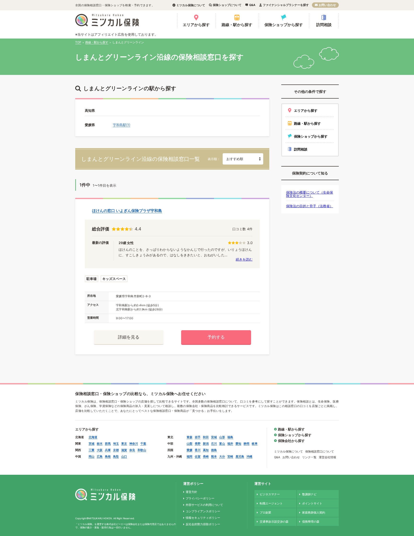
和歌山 (142, 450)
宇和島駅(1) (121, 125)
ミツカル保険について (190, 5)
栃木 (100, 443)
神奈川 (133, 443)
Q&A (252, 5)
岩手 (198, 437)
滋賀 (124, 450)
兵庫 (108, 450)
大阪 (100, 450)
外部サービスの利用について (204, 505)
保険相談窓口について (319, 451)
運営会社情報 (327, 457)
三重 (91, 450)
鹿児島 (240, 456)
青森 (189, 437)
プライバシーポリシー (200, 498)
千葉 (143, 443)
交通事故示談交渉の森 (274, 521)
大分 (222, 456)
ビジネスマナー (270, 494)
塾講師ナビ (309, 494)
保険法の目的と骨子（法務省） (309, 206)
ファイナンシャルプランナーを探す (286, 5)
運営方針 (191, 492)
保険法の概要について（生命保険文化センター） (309, 194)
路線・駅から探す (237, 24)
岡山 (91, 456)
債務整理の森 (310, 521)
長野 (198, 443)
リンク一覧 (309, 457)
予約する (216, 337)
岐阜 (255, 443)
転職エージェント (271, 503)
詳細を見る (128, 337)
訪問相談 (324, 24)
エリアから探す (196, 24)
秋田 (206, 437)
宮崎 (230, 456)
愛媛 (189, 450)
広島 (100, 456)
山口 (124, 456)
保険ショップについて (227, 5)
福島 (230, 437)
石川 (214, 443)
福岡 (189, 456)
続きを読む (244, 259)
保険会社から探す (291, 441)
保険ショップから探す (283, 24)
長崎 (206, 456)
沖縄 (249, 456)
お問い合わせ (327, 5)
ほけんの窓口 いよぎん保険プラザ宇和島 (127, 210)
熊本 (214, 456)
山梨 (189, 443)
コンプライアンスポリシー (203, 511)
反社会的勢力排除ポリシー (203, 524)
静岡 (246, 443)
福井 (230, 443)
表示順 (212, 159)
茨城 (91, 443)
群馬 (108, 443)
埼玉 (116, 443)
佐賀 (198, 456)
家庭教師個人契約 (313, 512)
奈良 (132, 450)
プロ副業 (265, 512)
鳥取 (116, 456)
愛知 (238, 443)
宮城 (214, 437)
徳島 (214, 450)
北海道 (93, 437)
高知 (206, 450)
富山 (222, 443)
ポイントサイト (312, 503)
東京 (124, 443)
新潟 (206, 443)
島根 (108, 456)
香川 (198, 450)
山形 (222, 437)
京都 (116, 450)
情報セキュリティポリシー (203, 517)
